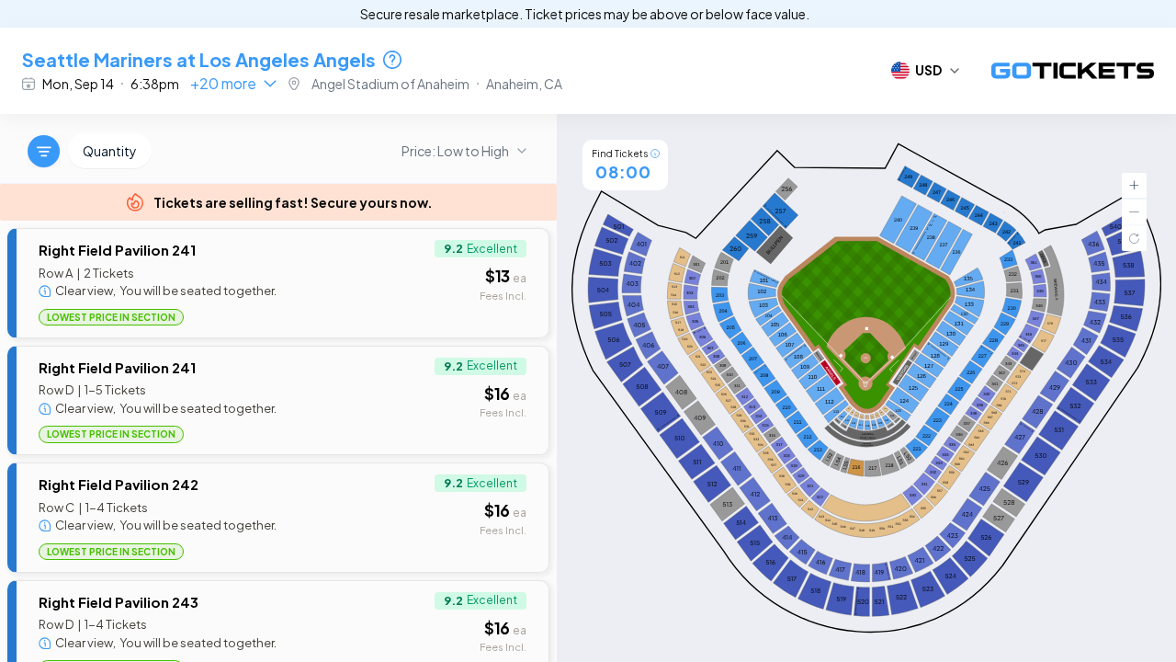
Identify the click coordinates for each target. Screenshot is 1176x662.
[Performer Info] (392, 60)
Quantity (110, 151)
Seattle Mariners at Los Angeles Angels (199, 59)
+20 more (223, 83)
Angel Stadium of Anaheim (390, 83)
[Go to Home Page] (1072, 71)
